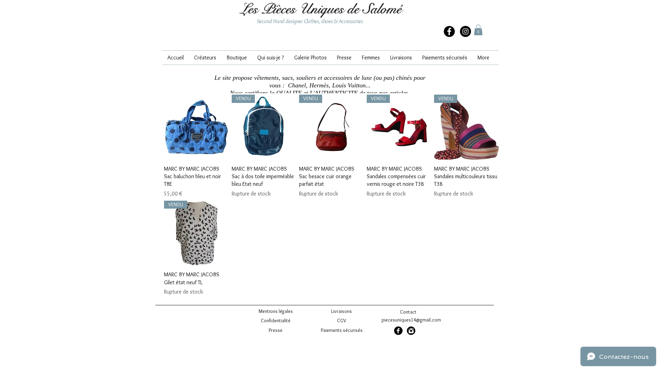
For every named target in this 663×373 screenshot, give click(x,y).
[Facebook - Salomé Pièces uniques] (449, 31)
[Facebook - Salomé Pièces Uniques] (398, 330)
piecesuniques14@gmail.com (411, 320)
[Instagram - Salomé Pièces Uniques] (465, 31)
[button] (478, 30)
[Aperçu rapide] (196, 127)
